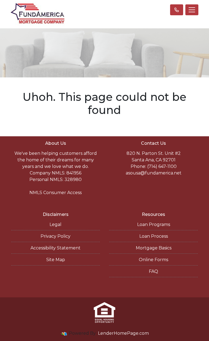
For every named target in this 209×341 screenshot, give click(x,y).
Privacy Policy (55, 236)
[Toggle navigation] (191, 9)
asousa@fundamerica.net (154, 173)
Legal (56, 224)
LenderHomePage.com (123, 333)
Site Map (55, 259)
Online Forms (153, 259)
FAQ (153, 271)
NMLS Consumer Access (55, 192)
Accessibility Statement (55, 248)
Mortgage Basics (153, 248)
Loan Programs (153, 224)
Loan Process (153, 236)
